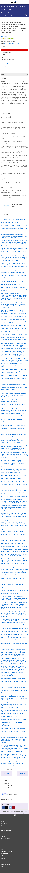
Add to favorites (7, 783)
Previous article (6, 773)
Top (15, 815)
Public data (3, 840)
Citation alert (7, 787)
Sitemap (2, 871)
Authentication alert (8, 790)
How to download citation (7, 63)
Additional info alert (8, 785)
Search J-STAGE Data (5, 830)
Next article (22, 773)
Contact (2, 868)
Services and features (5, 838)
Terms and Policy (4, 843)
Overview (3, 836)
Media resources (4, 856)
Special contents (4, 853)
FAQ (2, 866)
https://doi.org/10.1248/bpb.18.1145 (11, 43)
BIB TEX (5, 58)
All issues (12, 15)
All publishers (4, 825)
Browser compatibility (5, 864)
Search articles (4, 828)
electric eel (6, 36)
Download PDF (7, 50)
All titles (2, 821)
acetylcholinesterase (9, 35)
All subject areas (4, 823)
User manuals (4, 862)
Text (4, 61)
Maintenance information (6, 851)
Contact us (4, 66)
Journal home (4, 15)
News (2, 849)
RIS (4, 54)
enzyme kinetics (17, 35)
